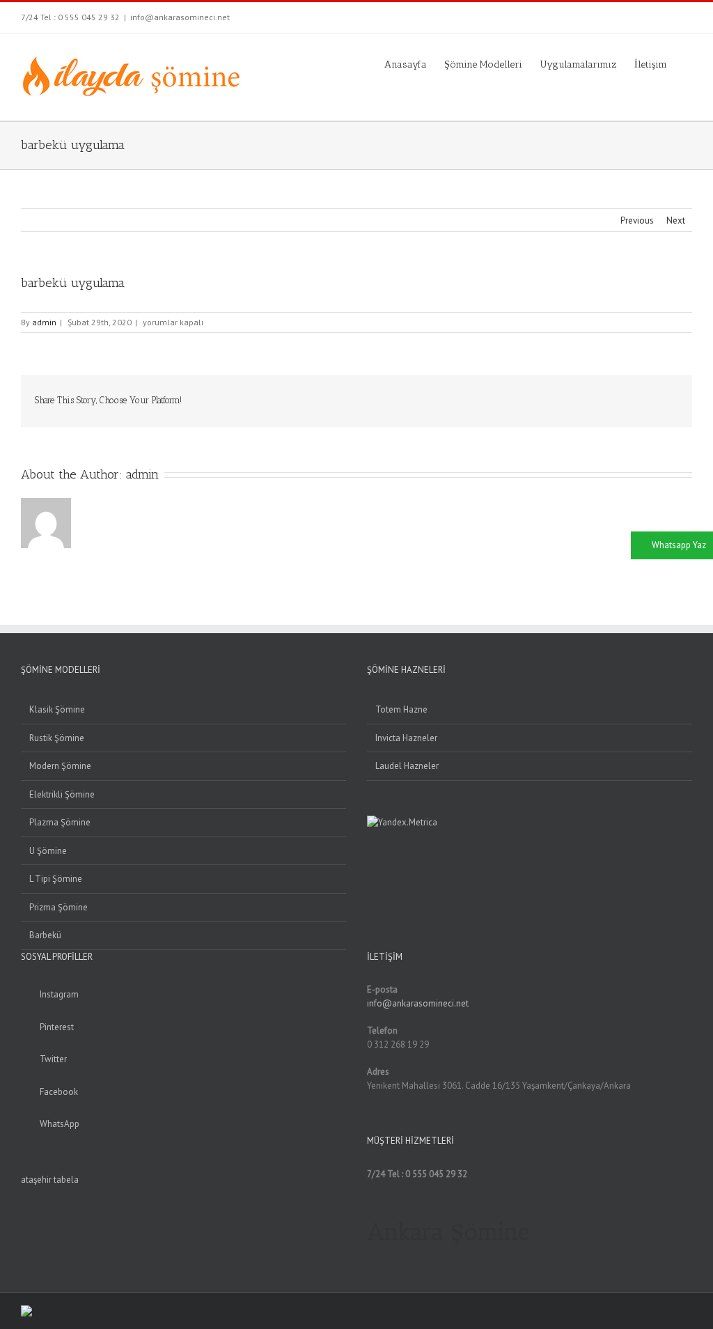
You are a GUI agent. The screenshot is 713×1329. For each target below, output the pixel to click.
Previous (637, 220)
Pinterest (57, 1027)
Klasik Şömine (57, 709)
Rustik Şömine (56, 738)
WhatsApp (59, 1124)
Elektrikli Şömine (62, 794)
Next (675, 220)
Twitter (53, 1059)
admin (44, 322)
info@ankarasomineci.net (180, 17)
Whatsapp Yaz (679, 545)
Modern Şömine (60, 766)
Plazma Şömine (60, 822)
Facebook (59, 1092)
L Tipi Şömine (55, 879)
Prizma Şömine (58, 907)
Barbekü (45, 935)
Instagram (59, 994)
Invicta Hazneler (406, 738)
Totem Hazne (401, 709)
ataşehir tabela (50, 1180)
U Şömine (48, 851)
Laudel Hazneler (407, 766)
